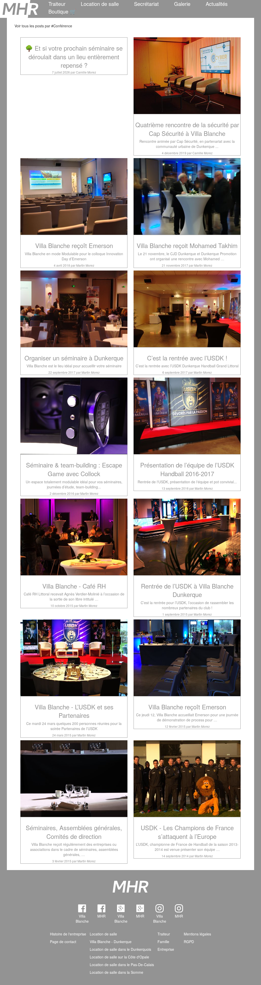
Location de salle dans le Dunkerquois (120, 949)
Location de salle (100, 3)
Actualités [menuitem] (217, 3)
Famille (163, 941)
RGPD (189, 941)
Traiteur (57, 3)
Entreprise (166, 949)
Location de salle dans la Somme (116, 972)
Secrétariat (146, 3)
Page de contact (63, 941)
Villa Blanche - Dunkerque (111, 941)
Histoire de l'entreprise (68, 933)
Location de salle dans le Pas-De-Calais (122, 964)
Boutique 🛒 (62, 11)
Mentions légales (197, 933)
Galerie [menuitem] (182, 3)
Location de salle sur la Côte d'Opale (119, 956)
